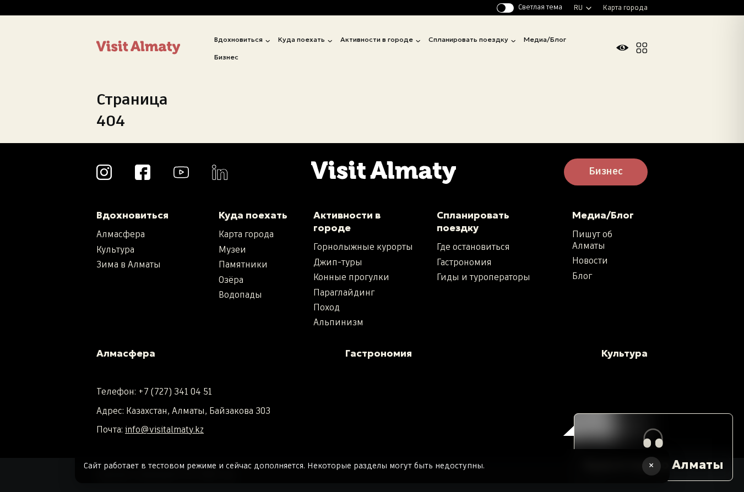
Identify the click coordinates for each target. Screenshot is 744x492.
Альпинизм (338, 323)
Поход (326, 308)
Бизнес (226, 57)
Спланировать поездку (468, 39)
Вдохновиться (238, 39)
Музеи (232, 250)
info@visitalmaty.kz (164, 430)
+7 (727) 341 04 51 (175, 392)
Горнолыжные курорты (363, 247)
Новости (590, 261)
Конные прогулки (351, 278)
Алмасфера (120, 235)
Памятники (243, 265)
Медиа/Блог (545, 39)
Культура (115, 250)
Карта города (625, 8)
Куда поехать (301, 39)
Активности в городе (376, 39)
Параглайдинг (343, 293)
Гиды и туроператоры (483, 278)
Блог (582, 276)
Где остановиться (473, 247)
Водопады (240, 295)
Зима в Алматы (128, 265)
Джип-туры (337, 263)
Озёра (231, 280)
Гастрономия (464, 263)
